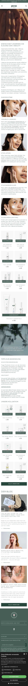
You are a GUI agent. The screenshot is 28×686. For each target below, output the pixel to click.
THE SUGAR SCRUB (20, 436)
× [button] (26, 653)
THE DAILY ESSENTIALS (14, 318)
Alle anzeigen (14, 483)
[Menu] (2, 6)
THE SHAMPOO (7, 417)
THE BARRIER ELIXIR (14, 187)
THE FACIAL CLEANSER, (11, 126)
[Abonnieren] (26, 645)
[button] (14, 683)
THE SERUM (20, 417)
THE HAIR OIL (7, 475)
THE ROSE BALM (7, 436)
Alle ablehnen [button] (14, 680)
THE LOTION (18, 155)
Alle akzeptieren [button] (14, 676)
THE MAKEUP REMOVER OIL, (16, 121)
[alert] (14, 669)
